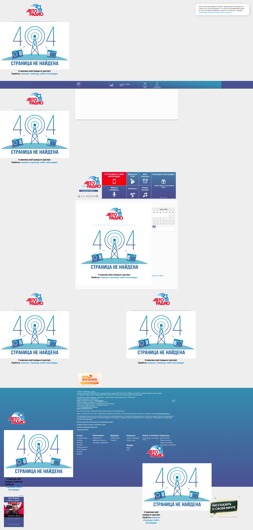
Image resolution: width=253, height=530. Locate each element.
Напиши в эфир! (14, 515)
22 (169, 223)
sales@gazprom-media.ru (90, 407)
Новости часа (130, 440)
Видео (128, 447)
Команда (80, 440)
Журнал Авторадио (166, 442)
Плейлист (114, 440)
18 (157, 223)
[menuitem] (85, 435)
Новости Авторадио (132, 438)
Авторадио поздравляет (100, 442)
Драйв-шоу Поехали (99, 440)
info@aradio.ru (99, 400)
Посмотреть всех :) (14, 524)
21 (166, 223)
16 (173, 221)
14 (166, 221)
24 (154, 226)
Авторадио (168, 445)
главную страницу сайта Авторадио (39, 74)
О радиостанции (82, 438)
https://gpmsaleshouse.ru (85, 408)
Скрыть (21, 495)
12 (160, 221)
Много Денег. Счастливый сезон (164, 186)
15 (169, 221)
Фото (128, 450)
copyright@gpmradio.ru (162, 413)
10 (154, 221)
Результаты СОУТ (82, 429)
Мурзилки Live (97, 438)
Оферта (79, 454)
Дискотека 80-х (165, 438)
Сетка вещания (82, 449)
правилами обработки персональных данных (215, 12)
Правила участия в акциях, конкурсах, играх (91, 424)
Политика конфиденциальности (87, 427)
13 (163, 221)
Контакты (80, 442)
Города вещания (82, 447)
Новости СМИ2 (157, 276)
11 (157, 221)
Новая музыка (115, 438)
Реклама (79, 445)
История (79, 451)
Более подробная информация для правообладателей (95, 422)
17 (154, 223)
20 (163, 223)
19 (160, 223)
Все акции (163, 197)
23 (173, 223)
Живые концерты (165, 440)
